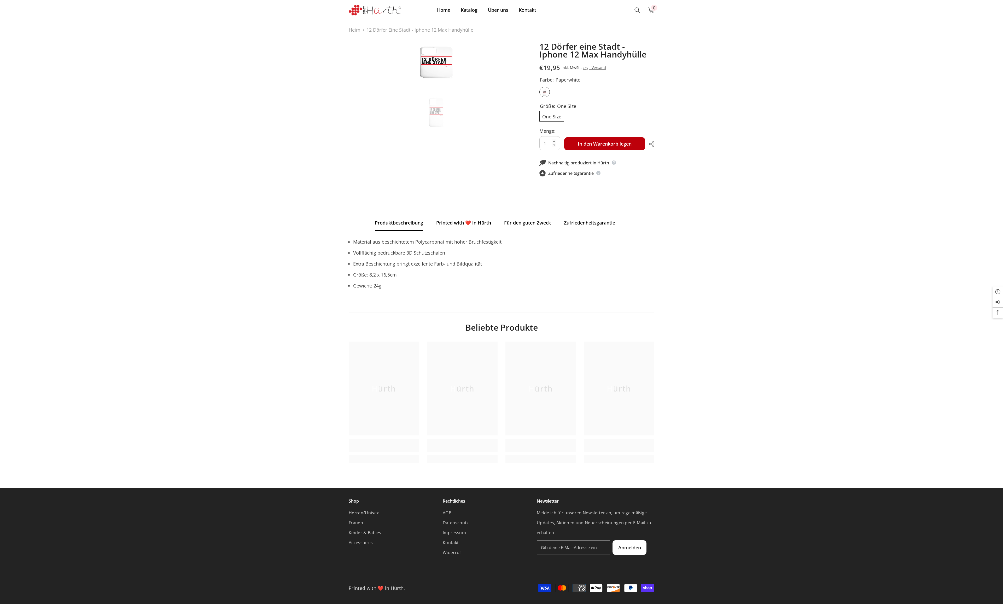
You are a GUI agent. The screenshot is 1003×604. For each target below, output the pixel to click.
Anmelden (629, 547)
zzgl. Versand (594, 67)
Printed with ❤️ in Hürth (463, 223)
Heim (354, 30)
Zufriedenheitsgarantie (589, 223)
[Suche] (637, 10)
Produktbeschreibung (399, 223)
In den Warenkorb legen (605, 144)
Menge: (547, 131)
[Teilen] (649, 144)
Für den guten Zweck (527, 223)
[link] (384, 449)
